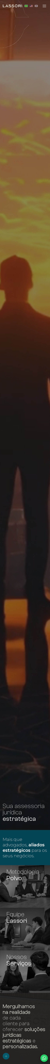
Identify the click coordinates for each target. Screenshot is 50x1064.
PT (26, 5)
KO (36, 5)
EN (31, 5)
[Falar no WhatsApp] (44, 1058)
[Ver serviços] (6, 1056)
